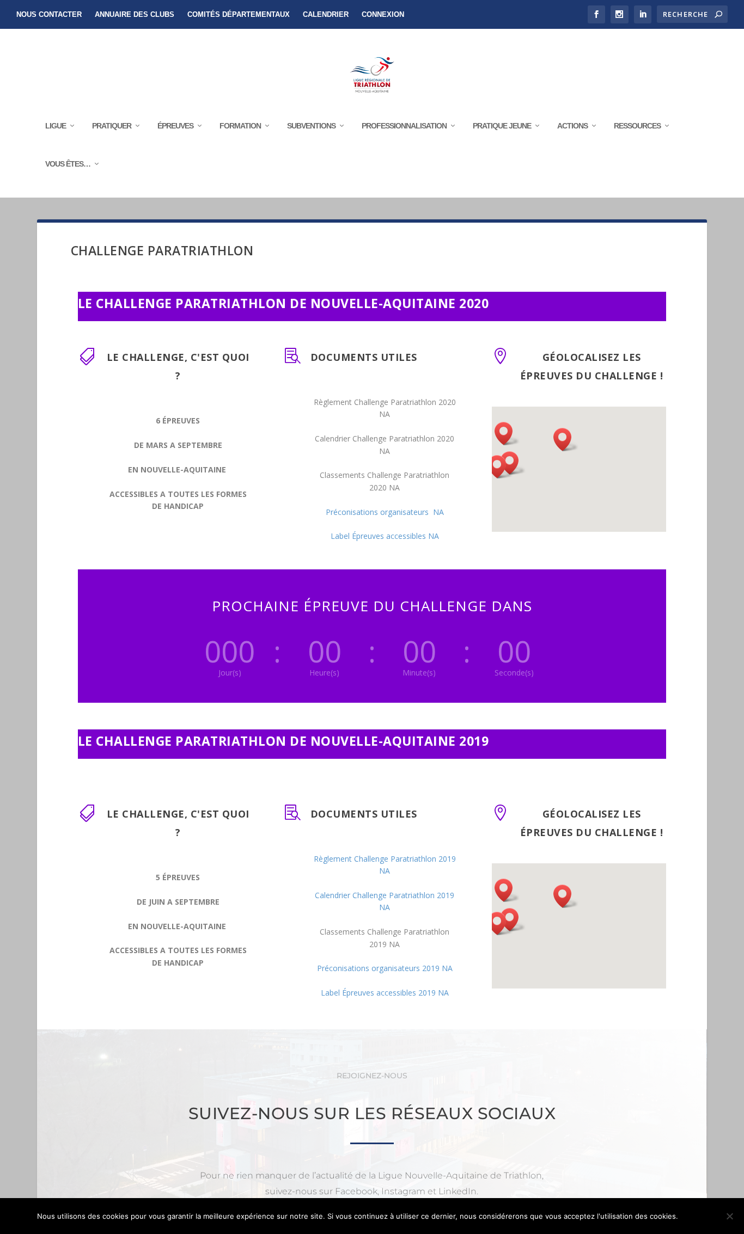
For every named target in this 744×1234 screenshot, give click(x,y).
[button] (500, 466)
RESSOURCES (637, 125)
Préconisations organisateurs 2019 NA (385, 968)
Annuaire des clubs (134, 14)
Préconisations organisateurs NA (385, 512)
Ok (695, 1216)
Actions (572, 125)
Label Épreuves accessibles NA (385, 536)
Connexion (383, 14)
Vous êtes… (67, 163)
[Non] (729, 1216)
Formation (240, 125)
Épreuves (175, 125)
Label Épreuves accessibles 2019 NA (385, 992)
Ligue (55, 125)
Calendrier (326, 14)
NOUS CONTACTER (49, 14)
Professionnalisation (404, 125)
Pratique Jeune (502, 125)
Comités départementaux (238, 14)
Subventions (311, 125)
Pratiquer (111, 125)
